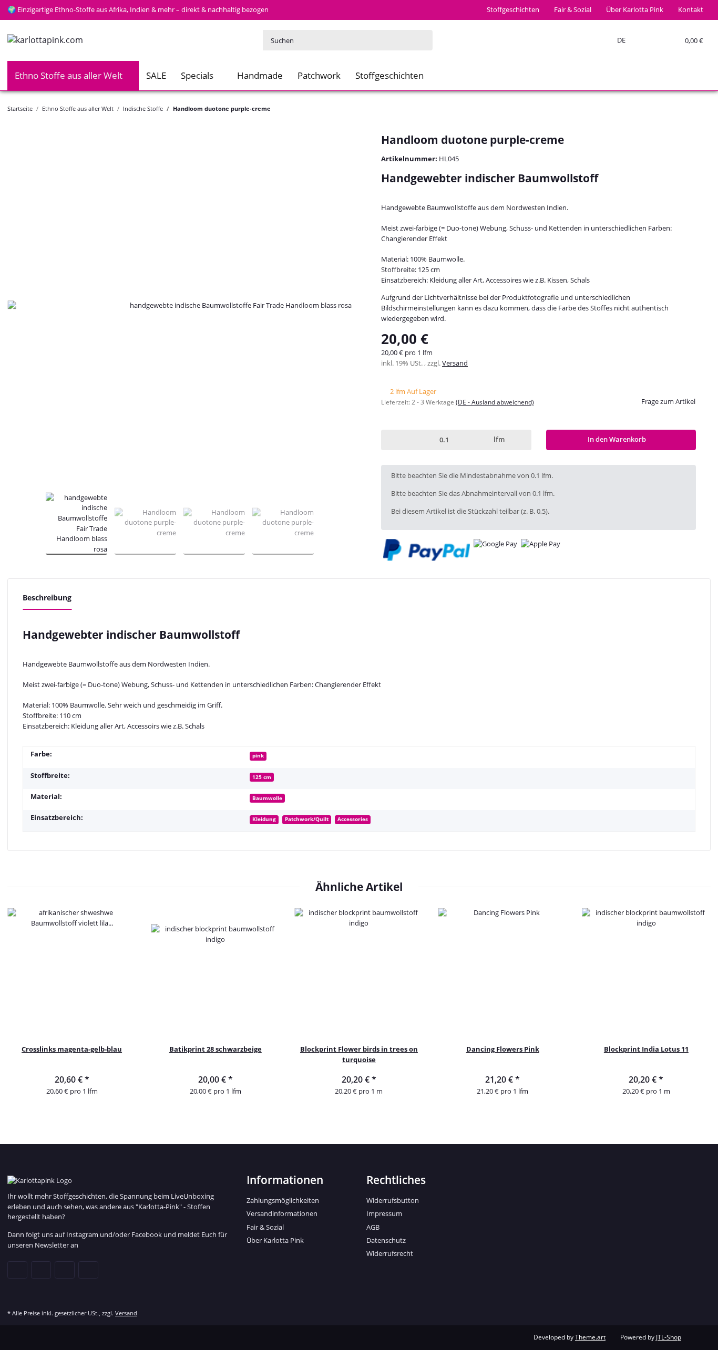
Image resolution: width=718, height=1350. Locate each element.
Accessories (352, 819)
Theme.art (590, 1337)
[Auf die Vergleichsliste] (331, 156)
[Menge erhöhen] (521, 440)
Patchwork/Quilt (307, 819)
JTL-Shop (668, 1337)
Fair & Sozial (572, 9)
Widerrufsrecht (389, 1253)
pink (258, 755)
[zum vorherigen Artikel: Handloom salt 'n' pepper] (681, 108)
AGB (372, 1227)
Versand (455, 363)
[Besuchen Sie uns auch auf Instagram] (88, 1269)
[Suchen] (422, 40)
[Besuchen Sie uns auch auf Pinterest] (65, 1269)
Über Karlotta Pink (634, 9)
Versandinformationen (282, 1213)
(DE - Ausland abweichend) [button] (495, 402)
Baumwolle (267, 798)
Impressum (384, 1213)
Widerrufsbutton (392, 1200)
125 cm (261, 777)
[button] (619, 40)
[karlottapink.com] (45, 40)
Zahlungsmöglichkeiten (283, 1200)
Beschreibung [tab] (47, 598)
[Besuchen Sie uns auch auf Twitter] (41, 1269)
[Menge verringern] (391, 440)
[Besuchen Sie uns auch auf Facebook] (17, 1269)
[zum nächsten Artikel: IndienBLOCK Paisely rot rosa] (701, 108)
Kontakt (690, 9)
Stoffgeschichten (513, 9)
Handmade (260, 75)
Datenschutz (386, 1240)
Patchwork (319, 75)
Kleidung (264, 819)
